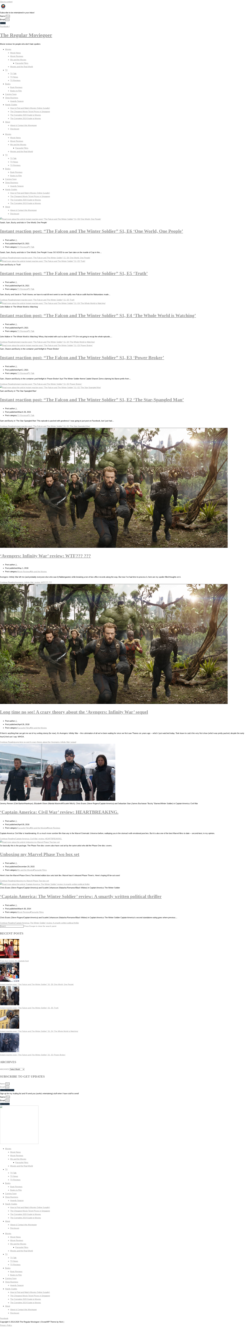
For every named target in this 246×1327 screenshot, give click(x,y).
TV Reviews (15, 80)
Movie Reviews (16, 56)
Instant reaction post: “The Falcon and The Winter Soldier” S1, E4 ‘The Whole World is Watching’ (98, 315)
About (7, 122)
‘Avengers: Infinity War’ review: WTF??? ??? (45, 555)
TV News (14, 77)
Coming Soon (11, 94)
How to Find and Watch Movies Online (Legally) (30, 108)
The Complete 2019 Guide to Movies (25, 118)
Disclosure (14, 129)
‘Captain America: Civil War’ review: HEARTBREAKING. (59, 812)
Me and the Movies (18, 60)
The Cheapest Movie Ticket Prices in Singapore (30, 111)
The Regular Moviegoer (26, 35)
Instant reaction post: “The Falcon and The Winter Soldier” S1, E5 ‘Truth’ (74, 273)
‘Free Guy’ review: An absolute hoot (14, 961)
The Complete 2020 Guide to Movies (25, 115)
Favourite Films (21, 63)
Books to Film (16, 91)
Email (2, 19)
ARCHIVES (4, 1069)
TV (6, 70)
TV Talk (13, 73)
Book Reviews (16, 87)
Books (8, 84)
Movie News (15, 53)
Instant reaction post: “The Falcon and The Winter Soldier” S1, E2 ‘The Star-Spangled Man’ (92, 399)
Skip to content (6, 2)
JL (16, 240)
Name (3, 16)
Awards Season (17, 101)
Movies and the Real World (21, 67)
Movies (8, 49)
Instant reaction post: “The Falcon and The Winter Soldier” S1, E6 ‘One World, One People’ (91, 231)
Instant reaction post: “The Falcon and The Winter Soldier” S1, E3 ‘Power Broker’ (82, 357)
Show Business (11, 98)
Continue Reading (45, 258)
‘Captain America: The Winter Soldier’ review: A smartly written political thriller (81, 896)
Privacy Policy (6, 1325)
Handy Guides (11, 105)
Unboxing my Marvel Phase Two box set (39, 854)
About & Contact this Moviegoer (23, 125)
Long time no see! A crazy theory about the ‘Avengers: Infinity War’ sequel (74, 712)
